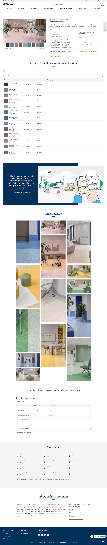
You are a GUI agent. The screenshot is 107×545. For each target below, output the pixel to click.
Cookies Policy (63, 542)
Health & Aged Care (74, 510)
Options (15, 15)
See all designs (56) (42, 48)
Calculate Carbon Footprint (28, 15)
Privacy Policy (52, 542)
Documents (62, 15)
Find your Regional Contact (84, 0)
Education (72, 513)
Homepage (6, 12)
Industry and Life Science (76, 519)
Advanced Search (59, 4)
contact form (94, 0)
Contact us (5, 533)
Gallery (42, 15)
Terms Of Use (42, 542)
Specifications (52, 15)
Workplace (72, 516)
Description (6, 15)
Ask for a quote (24, 533)
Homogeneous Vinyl (17, 12)
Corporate (32, 542)
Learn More (72, 15)
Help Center (6, 538)
